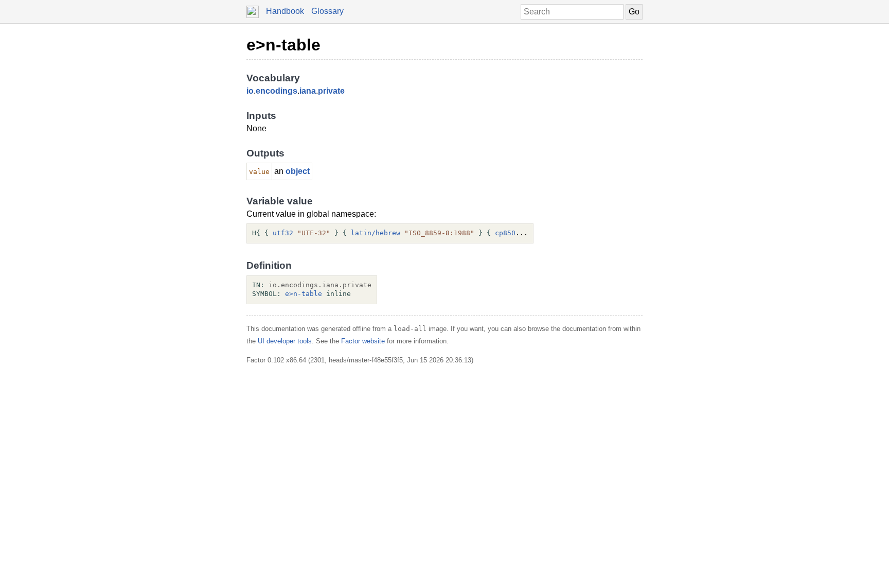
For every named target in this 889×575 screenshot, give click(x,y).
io (250, 90)
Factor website (363, 341)
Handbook (285, 11)
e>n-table (283, 45)
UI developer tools (285, 341)
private (331, 90)
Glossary (327, 11)
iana (307, 90)
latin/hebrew (375, 233)
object (298, 171)
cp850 (505, 233)
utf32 (283, 233)
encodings (276, 90)
